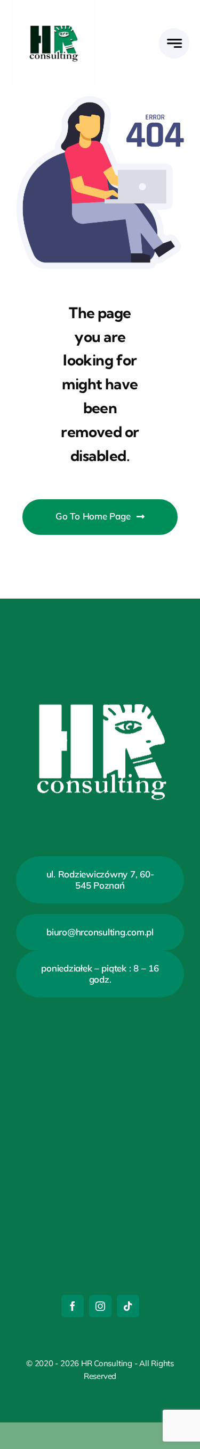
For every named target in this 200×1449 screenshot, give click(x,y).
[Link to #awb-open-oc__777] (174, 43)
